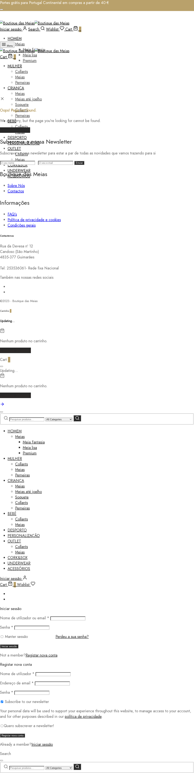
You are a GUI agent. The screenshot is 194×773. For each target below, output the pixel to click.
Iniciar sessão (9, 646)
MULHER (15, 66)
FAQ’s (12, 214)
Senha (6, 627)
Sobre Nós (16, 185)
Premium (30, 60)
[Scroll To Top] (2, 405)
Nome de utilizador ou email (24, 618)
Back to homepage (15, 130)
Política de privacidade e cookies (34, 220)
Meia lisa (30, 55)
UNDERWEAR (19, 563)
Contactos (16, 191)
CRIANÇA (16, 88)
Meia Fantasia (34, 442)
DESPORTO (17, 530)
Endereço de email (17, 683)
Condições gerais (22, 225)
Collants (21, 71)
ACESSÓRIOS (19, 568)
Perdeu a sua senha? (72, 636)
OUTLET (14, 148)
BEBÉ (12, 513)
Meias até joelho (28, 99)
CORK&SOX (17, 557)
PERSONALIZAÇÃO (24, 535)
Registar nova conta (41, 655)
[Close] (1, 9)
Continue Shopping (15, 350)
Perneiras (22, 82)
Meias (20, 44)
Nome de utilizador (17, 674)
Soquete (22, 104)
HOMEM (15, 38)
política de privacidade (83, 716)
